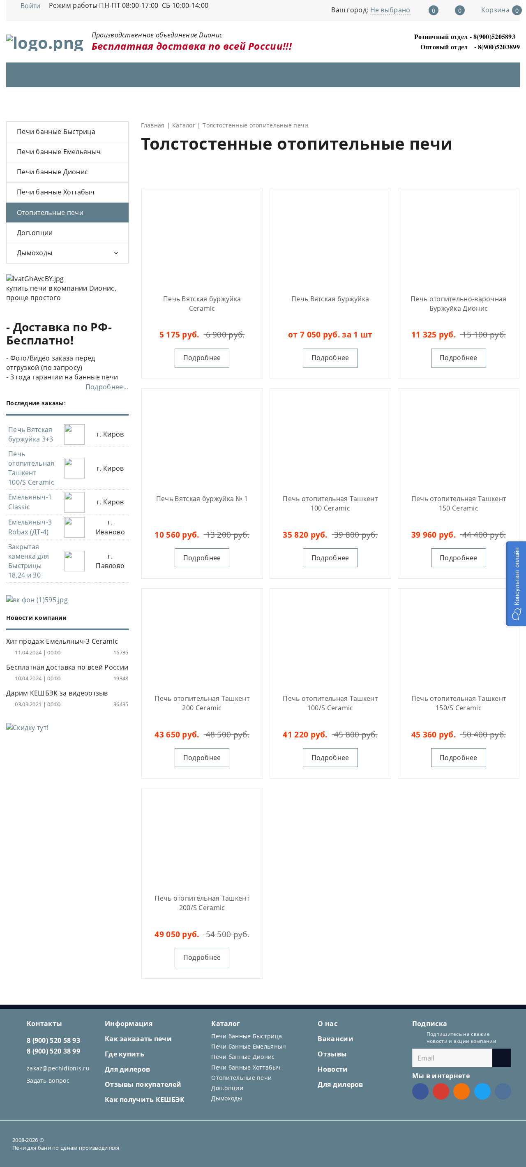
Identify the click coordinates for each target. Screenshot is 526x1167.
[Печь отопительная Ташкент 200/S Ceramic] (202, 839)
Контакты (44, 1023)
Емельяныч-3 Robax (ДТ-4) (30, 527)
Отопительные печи (50, 212)
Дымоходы (34, 252)
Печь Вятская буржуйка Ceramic (202, 303)
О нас (327, 1023)
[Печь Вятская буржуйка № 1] (202, 440)
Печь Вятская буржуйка (330, 298)
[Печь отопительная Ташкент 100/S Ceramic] (330, 640)
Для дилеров (127, 1069)
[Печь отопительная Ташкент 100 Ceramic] (330, 440)
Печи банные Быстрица (56, 131)
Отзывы (332, 1053)
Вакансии (335, 1038)
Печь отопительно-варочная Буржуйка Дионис (459, 303)
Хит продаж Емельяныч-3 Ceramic (62, 641)
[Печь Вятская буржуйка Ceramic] (202, 240)
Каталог (225, 1023)
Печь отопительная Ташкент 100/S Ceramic (330, 703)
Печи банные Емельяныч (59, 151)
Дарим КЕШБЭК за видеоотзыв (57, 693)
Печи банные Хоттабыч (56, 191)
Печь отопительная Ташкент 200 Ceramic (202, 703)
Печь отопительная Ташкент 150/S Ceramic (458, 703)
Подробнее (202, 357)
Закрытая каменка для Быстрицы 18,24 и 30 (28, 561)
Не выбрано (390, 9)
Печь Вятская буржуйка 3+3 (30, 434)
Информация (128, 1023)
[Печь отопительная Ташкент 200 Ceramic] (202, 640)
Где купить (124, 1053)
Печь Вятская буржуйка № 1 (202, 498)
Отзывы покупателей (143, 1084)
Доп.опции (35, 232)
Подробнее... (107, 386)
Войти (31, 5)
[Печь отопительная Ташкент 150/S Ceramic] (458, 640)
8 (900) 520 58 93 (53, 1040)
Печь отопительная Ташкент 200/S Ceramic (202, 903)
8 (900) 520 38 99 (53, 1051)
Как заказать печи (138, 1038)
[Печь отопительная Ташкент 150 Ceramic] (458, 440)
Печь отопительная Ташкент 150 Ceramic (458, 503)
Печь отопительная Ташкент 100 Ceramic (330, 503)
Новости (333, 1069)
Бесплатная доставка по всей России (67, 667)
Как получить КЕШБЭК (145, 1099)
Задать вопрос (48, 1080)
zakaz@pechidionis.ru (58, 1068)
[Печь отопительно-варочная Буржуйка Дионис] (458, 240)
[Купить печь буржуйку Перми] (330, 240)
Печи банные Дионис (52, 171)
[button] (516, 583)
